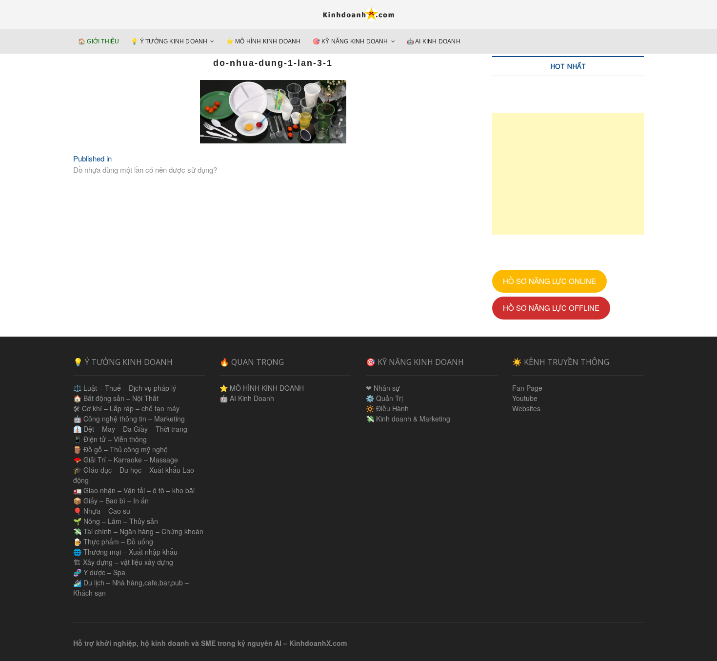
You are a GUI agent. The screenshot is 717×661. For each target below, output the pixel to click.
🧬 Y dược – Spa (99, 572)
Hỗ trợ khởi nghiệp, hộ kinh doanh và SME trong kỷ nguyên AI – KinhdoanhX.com (210, 643)
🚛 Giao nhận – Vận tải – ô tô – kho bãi (134, 490)
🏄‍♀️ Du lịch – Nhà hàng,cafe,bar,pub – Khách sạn (131, 588)
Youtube (525, 398)
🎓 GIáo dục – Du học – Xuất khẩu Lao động (133, 475)
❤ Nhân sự (383, 388)
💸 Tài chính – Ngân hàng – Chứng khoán (138, 531)
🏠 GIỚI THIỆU (98, 41)
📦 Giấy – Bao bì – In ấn (111, 500)
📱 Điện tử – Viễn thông (110, 439)
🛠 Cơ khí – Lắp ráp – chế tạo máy (126, 408)
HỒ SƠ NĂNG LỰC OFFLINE (551, 307)
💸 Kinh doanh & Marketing (408, 418)
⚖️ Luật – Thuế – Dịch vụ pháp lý (124, 388)
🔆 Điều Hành (387, 408)
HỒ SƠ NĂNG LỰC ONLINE (549, 281)
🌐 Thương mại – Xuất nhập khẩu (125, 552)
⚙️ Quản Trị (384, 398)
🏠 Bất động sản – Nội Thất (116, 398)
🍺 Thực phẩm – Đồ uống (113, 541)
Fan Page (527, 388)
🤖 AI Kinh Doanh (433, 41)
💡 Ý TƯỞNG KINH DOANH (169, 41)
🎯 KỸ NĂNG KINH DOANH (350, 41)
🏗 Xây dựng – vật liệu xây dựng (123, 562)
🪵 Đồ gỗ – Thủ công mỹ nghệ (120, 449)
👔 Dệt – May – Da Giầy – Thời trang (130, 429)
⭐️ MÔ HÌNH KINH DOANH (263, 41)
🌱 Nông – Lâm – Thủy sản (115, 521)
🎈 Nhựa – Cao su (101, 511)
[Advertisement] (568, 174)
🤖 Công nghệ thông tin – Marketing (129, 418)
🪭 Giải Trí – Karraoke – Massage (125, 459)
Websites (526, 408)
